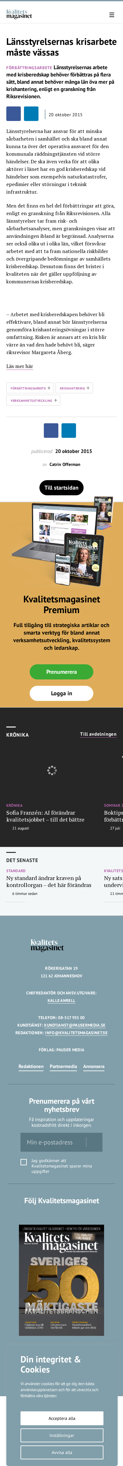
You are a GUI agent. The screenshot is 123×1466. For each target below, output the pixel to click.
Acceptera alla (62, 1418)
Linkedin (62, 1213)
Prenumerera (61, 671)
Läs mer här (19, 366)
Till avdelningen (98, 734)
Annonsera (93, 1066)
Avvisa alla (62, 1452)
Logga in (61, 693)
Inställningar (62, 1435)
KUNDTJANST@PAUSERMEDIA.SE (74, 1025)
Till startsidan (61, 487)
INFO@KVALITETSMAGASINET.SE (76, 1032)
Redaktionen (31, 1066)
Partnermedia (63, 1066)
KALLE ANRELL (62, 1000)
